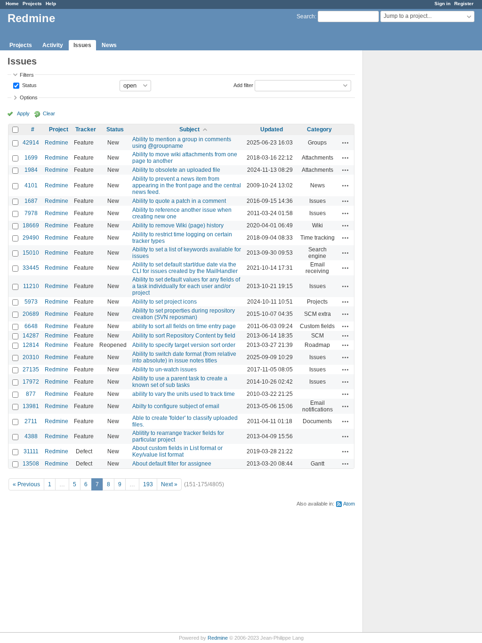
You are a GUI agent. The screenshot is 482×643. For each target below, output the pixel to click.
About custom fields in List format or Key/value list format (177, 451)
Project (58, 129)
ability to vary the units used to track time (183, 394)
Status (29, 85)
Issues (82, 45)
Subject (189, 129)
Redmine (56, 142)
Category (319, 129)
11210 (31, 286)
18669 (31, 225)
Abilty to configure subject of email (175, 406)
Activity (52, 45)
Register (464, 3)
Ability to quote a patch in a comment (179, 201)
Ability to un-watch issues (164, 369)
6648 (31, 326)
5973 (31, 301)
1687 (31, 201)
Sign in (442, 3)
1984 (31, 170)
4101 (31, 185)
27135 (31, 369)
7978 (31, 213)
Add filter (243, 85)
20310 (31, 357)
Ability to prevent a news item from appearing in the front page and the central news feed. (186, 185)
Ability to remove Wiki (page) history (178, 225)
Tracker (85, 129)
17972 (31, 381)
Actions (345, 142)
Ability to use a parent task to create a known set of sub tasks (179, 381)
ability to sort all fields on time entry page (184, 326)
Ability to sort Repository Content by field (183, 335)
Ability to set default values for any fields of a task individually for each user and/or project (186, 286)
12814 (31, 345)
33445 (31, 268)
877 (31, 394)
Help (51, 3)
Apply (23, 113)
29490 (31, 237)
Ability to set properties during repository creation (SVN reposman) (183, 314)
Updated (271, 129)
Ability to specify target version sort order (183, 345)
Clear (49, 113)
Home (12, 3)
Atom (349, 503)
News (109, 45)
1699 (31, 157)
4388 (31, 436)
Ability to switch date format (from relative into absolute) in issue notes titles (184, 357)
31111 (31, 451)
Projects (32, 3)
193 (148, 484)
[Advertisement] (410, 198)
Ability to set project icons (164, 301)
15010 (31, 252)
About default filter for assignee (171, 463)
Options (29, 97)
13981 (31, 406)
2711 (30, 421)
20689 (31, 314)
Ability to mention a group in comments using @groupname (181, 142)
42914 (31, 142)
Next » (169, 484)
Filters (27, 75)
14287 (31, 335)
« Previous (26, 484)
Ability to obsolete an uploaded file (176, 170)
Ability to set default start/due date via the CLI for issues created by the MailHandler (185, 267)
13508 (31, 463)
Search (306, 16)
